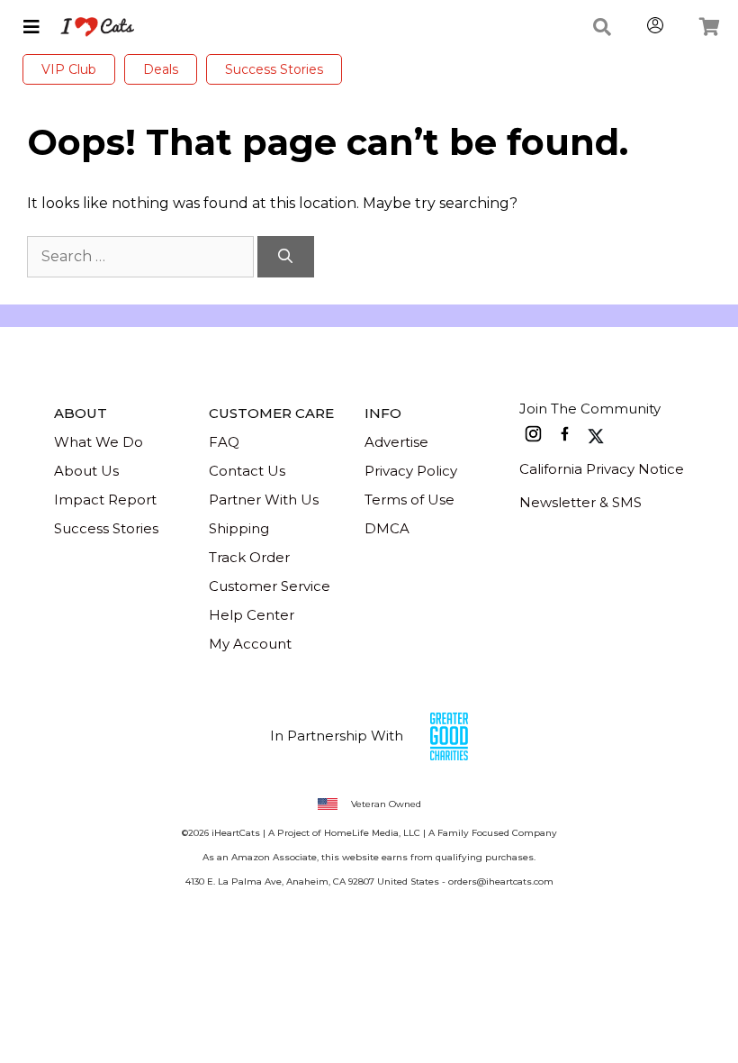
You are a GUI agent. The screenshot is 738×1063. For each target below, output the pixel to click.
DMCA (387, 528)
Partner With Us (264, 499)
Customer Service (269, 586)
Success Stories (274, 69)
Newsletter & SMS (580, 502)
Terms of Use (409, 499)
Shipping (239, 528)
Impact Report (105, 499)
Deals (160, 69)
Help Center (251, 614)
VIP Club (68, 69)
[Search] (285, 256)
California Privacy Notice (601, 468)
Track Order (249, 557)
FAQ (224, 441)
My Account (250, 643)
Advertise (396, 441)
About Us (86, 470)
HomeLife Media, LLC (372, 833)
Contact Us (247, 470)
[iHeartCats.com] (90, 27)
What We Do (98, 441)
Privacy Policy (410, 470)
